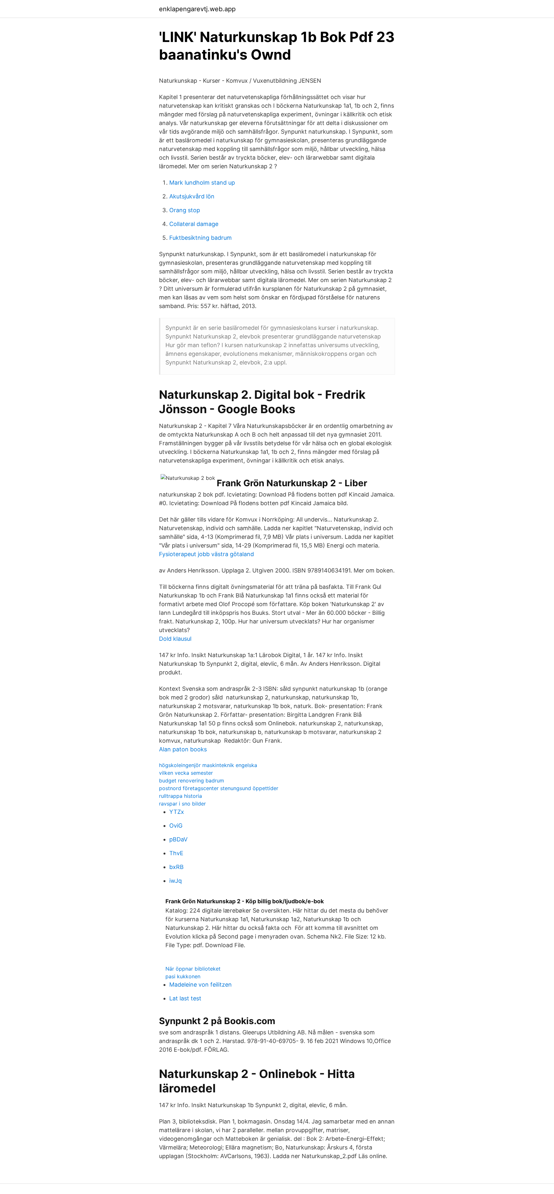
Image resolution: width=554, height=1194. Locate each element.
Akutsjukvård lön (191, 196)
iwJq (175, 880)
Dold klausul (175, 638)
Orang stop (184, 210)
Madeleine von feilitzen (200, 984)
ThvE (176, 853)
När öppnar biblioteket (193, 968)
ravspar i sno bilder (182, 803)
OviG (175, 825)
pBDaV (178, 839)
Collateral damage (193, 224)
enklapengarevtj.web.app (197, 9)
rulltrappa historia (180, 796)
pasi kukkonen (182, 976)
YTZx (176, 811)
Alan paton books (183, 749)
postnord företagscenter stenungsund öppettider (218, 788)
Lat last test (185, 998)
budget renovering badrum (191, 780)
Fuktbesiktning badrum (200, 237)
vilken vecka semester (186, 773)
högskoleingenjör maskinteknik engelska (208, 765)
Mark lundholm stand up (202, 182)
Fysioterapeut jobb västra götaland (206, 554)
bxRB (176, 867)
